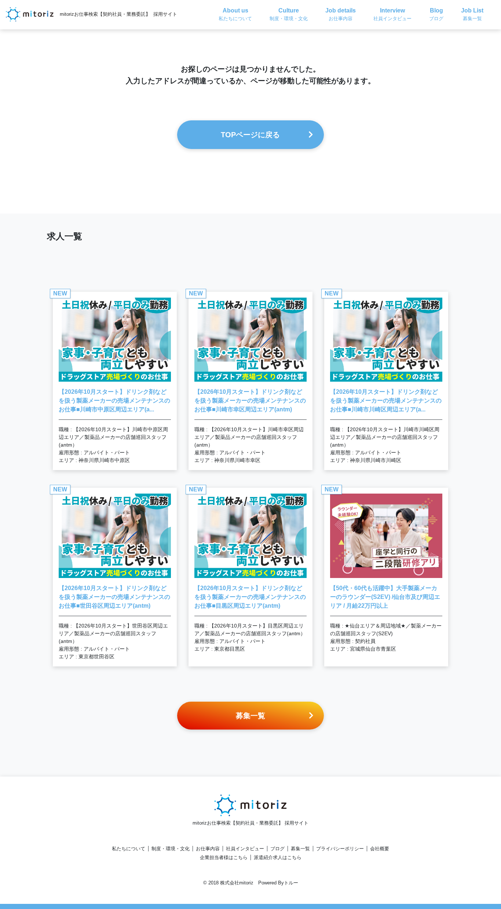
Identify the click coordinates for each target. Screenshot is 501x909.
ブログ (277, 848)
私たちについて (128, 848)
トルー (291, 883)
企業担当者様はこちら (224, 857)
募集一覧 (300, 848)
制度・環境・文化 (170, 848)
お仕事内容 (208, 848)
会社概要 (379, 848)
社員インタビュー (245, 848)
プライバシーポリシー (340, 848)
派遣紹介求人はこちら (277, 857)
